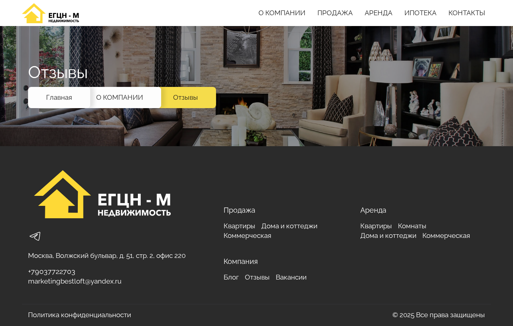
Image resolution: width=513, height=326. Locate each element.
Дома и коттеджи (289, 226)
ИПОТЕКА (420, 13)
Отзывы (185, 97)
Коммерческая (247, 235)
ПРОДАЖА (335, 13)
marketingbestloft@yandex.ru (74, 281)
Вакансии (291, 277)
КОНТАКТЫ (466, 13)
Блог (231, 277)
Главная (59, 97)
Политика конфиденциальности (79, 315)
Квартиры (239, 226)
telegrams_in (35, 236)
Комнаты (412, 226)
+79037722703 (51, 271)
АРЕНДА (378, 13)
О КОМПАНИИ (282, 13)
